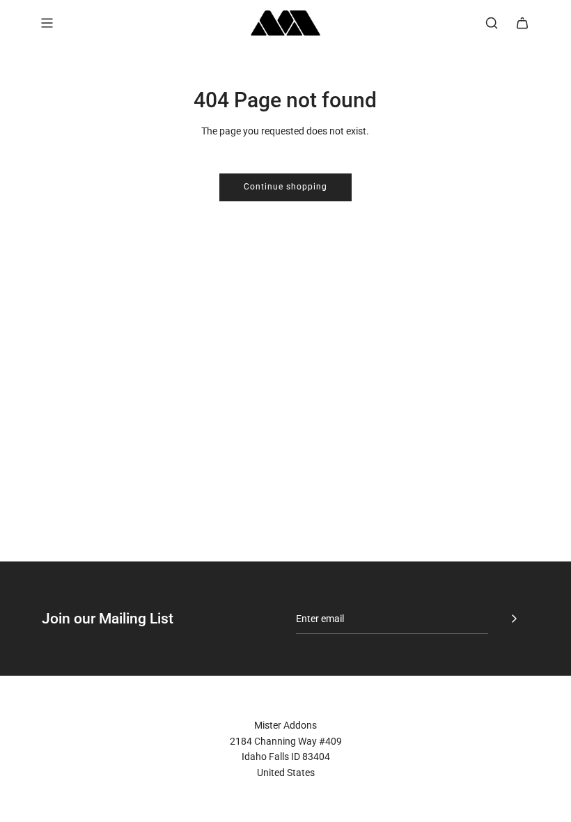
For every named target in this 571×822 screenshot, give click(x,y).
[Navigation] (46, 23)
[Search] (491, 23)
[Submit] (514, 618)
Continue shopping (285, 187)
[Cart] (522, 23)
